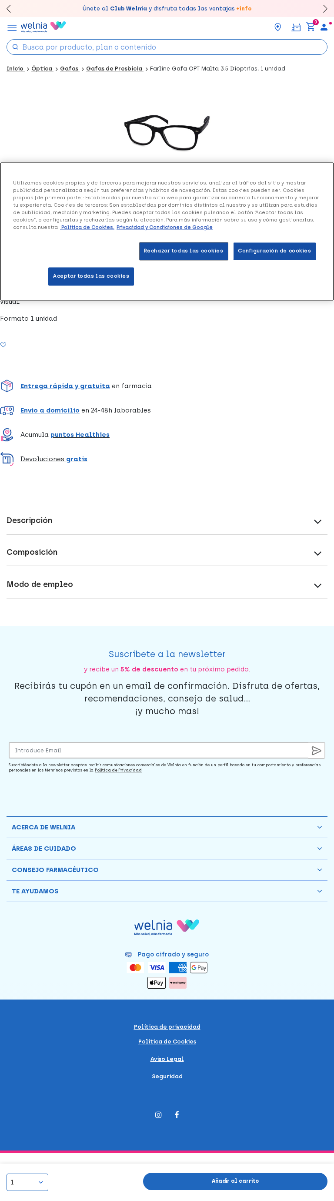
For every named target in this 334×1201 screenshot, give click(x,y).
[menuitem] (324, 27)
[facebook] (177, 1115)
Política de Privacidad (118, 770)
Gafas (70, 68)
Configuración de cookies (274, 251)
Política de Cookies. (87, 228)
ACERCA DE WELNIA (43, 827)
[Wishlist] (14, 344)
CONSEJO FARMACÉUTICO (55, 870)
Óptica (42, 68)
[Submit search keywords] (15, 46)
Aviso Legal (167, 1059)
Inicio (16, 68)
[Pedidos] (296, 27)
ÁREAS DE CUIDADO (44, 848)
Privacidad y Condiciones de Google (165, 228)
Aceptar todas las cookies (91, 276)
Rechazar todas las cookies (184, 251)
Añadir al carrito (235, 1181)
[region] (167, 231)
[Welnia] (43, 27)
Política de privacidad (167, 1026)
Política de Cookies (167, 1041)
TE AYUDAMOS (35, 891)
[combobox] (167, 47)
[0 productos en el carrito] (310, 26)
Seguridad (167, 1076)
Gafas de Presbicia (115, 68)
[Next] (321, 8)
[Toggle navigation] (12, 27)
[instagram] (158, 1115)
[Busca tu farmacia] (277, 27)
